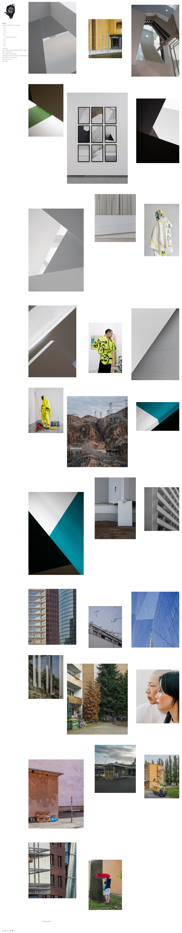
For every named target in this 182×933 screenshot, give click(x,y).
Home (4, 23)
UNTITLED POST (7, 59)
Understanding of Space (11, 25)
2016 (4, 32)
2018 (4, 28)
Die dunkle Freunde (9, 54)
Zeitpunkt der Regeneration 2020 (14, 50)
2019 (4, 27)
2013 (4, 39)
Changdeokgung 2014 (11, 37)
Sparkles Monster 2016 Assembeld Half (16, 55)
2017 (4, 30)
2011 (4, 42)
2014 (4, 35)
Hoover (5, 48)
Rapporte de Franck (9, 57)
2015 (4, 33)
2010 (4, 44)
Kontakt (5, 61)
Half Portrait (7, 52)
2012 (4, 40)
